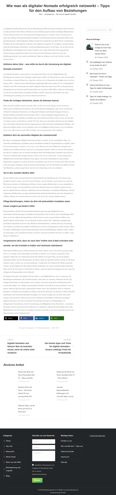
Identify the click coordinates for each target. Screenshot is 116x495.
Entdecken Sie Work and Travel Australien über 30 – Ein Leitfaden (66, 375)
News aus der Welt (13, 462)
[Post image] (9, 375)
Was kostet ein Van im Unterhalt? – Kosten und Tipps (101, 75)
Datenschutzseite (67, 451)
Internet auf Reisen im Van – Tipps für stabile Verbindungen (101, 86)
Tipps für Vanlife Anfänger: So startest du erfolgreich (100, 98)
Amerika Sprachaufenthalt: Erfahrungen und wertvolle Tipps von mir (65, 391)
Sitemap (64, 462)
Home (8, 441)
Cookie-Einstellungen (97, 436)
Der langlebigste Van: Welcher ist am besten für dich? (101, 63)
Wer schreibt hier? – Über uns (72, 446)
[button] (11, 318)
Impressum (65, 457)
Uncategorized (30, 328)
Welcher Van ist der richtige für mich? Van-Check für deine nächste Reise (103, 49)
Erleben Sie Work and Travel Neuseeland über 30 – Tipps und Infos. (26, 375)
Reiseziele (10, 451)
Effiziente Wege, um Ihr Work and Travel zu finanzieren (26, 408)
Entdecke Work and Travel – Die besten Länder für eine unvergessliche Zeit (25, 391)
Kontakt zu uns (66, 441)
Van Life (9, 446)
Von (42, 328)
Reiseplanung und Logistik (13, 469)
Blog (8, 476)
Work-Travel (11, 457)
